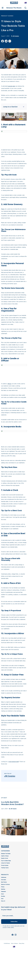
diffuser (9, 384)
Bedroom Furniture (5, 884)
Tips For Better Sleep (6, 860)
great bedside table (14, 761)
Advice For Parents (5, 863)
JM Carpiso (16, 36)
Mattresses (3, 877)
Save (2, 898)
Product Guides (4, 865)
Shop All (3, 901)
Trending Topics (5, 867)
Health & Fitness (5, 856)
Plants (2, 209)
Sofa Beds (3, 879)
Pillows (2, 886)
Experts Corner (4, 858)
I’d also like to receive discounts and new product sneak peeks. (13, 926)
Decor (2, 894)
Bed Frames (4, 882)
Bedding (3, 889)
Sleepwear (3, 891)
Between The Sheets (13, 8)
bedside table (11, 86)
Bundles (3, 896)
